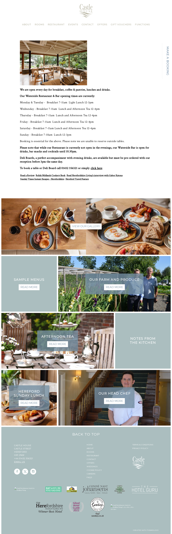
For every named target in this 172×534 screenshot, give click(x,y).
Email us (19, 462)
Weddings (92, 466)
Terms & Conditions (142, 445)
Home (90, 445)
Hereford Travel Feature (77, 179)
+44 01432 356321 (23, 458)
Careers (91, 474)
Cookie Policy (94, 470)
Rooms (90, 452)
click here (96, 168)
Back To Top (86, 434)
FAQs (89, 477)
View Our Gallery (86, 226)
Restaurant (93, 456)
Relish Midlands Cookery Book (50, 175)
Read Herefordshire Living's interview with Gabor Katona (95, 175)
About (90, 448)
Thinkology (152, 530)
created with (139, 530)
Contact (91, 459)
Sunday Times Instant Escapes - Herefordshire (42, 179)
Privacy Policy (140, 448)
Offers (90, 463)
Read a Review (27, 175)
